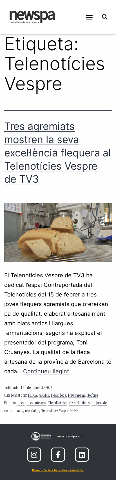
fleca (20, 403)
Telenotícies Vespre (54, 411)
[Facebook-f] (58, 455)
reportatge (32, 411)
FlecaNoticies (57, 403)
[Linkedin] (82, 455)
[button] (89, 17)
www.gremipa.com (70, 436)
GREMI (44, 396)
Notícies (92, 396)
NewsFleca (58, 396)
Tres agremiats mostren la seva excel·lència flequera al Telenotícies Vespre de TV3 (57, 152)
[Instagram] (34, 455)
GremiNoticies (79, 403)
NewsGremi (76, 396)
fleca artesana (36, 403)
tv (71, 411)
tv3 (76, 411)
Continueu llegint (46, 371)
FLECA (32, 396)
